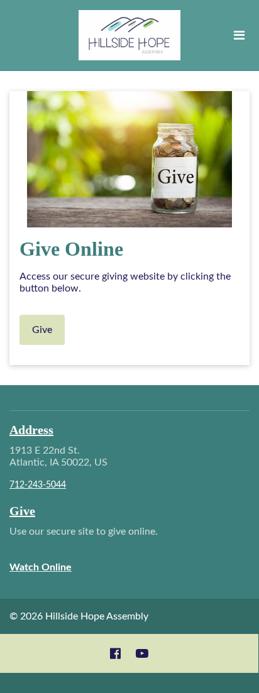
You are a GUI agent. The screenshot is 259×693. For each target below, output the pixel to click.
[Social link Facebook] (115, 653)
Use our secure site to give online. (84, 549)
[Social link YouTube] (142, 653)
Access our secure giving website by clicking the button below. (125, 282)
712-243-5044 (37, 485)
